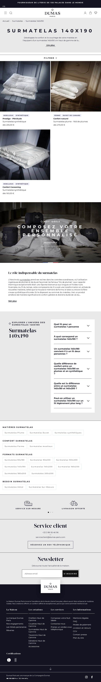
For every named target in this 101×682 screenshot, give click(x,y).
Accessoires (34, 646)
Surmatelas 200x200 (43, 473)
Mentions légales (81, 618)
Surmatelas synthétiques (68, 433)
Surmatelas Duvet (39, 433)
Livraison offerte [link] (73, 509)
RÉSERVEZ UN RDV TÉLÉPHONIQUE (50, 545)
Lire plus (50, 45)
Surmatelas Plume (14, 433)
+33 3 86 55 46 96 (50, 532)
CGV (75, 631)
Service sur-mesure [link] (28, 509)
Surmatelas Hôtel (14, 487)
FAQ (75, 621)
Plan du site (78, 638)
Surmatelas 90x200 (40, 460)
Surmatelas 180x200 (15, 473)
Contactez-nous (58, 624)
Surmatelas (17, 21)
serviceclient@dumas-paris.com (50, 537)
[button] (5, 13)
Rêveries (10, 630)
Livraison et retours (82, 628)
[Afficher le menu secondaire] (50, 668)
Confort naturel (60, 119)
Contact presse (80, 634)
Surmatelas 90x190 (15, 460)
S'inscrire (70, 574)
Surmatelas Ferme (14, 446)
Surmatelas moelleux (41, 446)
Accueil (6, 21)
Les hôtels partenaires (16, 627)
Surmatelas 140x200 (42, 467)
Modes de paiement (82, 624)
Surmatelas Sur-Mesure (41, 487)
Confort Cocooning (12, 187)
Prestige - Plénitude (12, 119)
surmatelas (25, 279)
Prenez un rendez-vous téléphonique (61, 628)
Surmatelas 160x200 (68, 467)
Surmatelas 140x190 (15, 467)
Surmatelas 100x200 (67, 460)
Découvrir (50, 243)
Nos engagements (14, 624)
